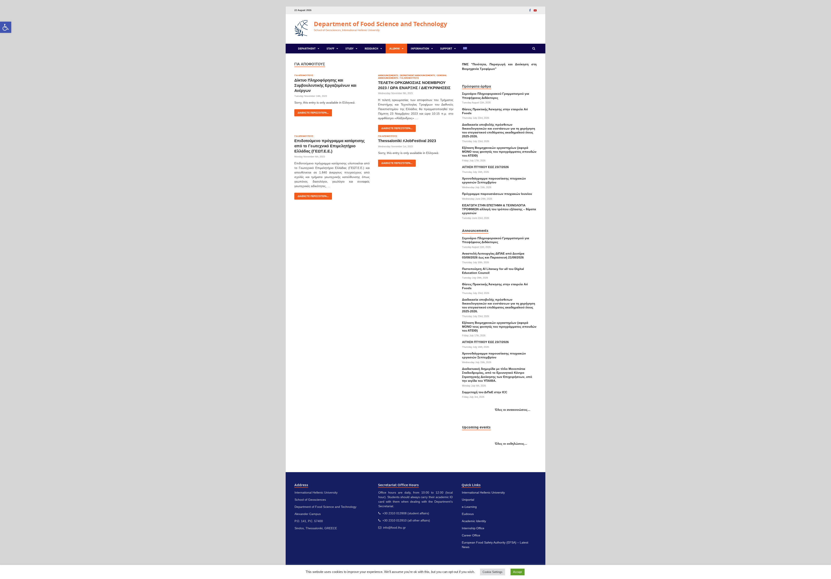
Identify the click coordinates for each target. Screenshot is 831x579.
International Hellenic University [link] (483, 492)
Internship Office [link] (473, 528)
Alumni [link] (394, 48)
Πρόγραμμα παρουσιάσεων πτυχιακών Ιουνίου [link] (497, 194)
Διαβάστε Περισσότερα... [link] (311, 111)
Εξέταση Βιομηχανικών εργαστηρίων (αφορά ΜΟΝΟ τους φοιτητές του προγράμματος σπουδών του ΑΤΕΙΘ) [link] (499, 151)
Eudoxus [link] (468, 514)
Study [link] (349, 48)
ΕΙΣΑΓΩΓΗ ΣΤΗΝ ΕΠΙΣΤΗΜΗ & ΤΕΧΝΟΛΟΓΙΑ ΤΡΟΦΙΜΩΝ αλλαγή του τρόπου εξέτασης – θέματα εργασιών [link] (499, 209)
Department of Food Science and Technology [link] (380, 24)
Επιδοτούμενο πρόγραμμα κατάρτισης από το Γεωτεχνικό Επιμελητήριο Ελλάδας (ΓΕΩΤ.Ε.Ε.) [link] (329, 145)
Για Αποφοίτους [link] (303, 75)
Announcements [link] (388, 75)
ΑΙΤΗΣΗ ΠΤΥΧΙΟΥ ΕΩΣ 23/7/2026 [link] (485, 167)
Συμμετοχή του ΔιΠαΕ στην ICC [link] (484, 392)
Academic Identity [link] (474, 521)
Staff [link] (330, 48)
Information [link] (420, 48)
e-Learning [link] (469, 506)
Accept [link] (517, 572)
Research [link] (371, 48)
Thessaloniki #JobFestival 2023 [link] (407, 140)
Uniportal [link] (468, 499)
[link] (5, 27)
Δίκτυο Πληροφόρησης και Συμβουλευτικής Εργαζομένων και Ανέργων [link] (325, 85)
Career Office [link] (471, 535)
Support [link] (446, 48)
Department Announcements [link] (417, 75)
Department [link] (307, 48)
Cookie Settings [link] (492, 572)
